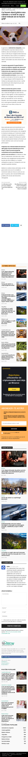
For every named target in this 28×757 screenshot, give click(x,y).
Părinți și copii (4, 319)
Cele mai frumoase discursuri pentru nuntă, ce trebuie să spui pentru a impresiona (7, 718)
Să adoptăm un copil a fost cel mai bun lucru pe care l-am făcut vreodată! (21, 186)
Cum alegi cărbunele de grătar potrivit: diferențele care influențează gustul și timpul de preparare (7, 274)
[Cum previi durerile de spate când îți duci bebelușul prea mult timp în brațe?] (22, 357)
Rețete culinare (4, 342)
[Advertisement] (14, 206)
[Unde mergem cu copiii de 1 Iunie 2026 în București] (22, 323)
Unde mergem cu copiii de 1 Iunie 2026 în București (8, 322)
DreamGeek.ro (5, 663)
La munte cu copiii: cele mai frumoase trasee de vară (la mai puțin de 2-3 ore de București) (8, 311)
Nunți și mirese (4, 713)
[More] (21, 225)
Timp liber (3, 306)
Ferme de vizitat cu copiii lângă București (7, 284)
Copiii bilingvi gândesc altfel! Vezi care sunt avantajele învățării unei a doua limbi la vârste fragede (8, 677)
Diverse (3, 269)
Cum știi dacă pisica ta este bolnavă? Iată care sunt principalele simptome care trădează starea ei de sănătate (8, 690)
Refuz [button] (12, 5)
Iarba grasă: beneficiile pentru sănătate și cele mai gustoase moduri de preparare (8, 346)
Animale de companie (6, 8)
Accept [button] (23, 5)
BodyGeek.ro (4, 664)
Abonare (14, 429)
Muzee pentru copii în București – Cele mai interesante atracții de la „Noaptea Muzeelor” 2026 (8, 334)
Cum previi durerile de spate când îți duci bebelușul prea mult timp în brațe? (8, 357)
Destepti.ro (4, 661)
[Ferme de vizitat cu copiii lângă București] (22, 286)
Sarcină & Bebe (4, 353)
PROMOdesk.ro (5, 658)
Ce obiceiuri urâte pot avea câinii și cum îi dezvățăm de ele (6, 186)
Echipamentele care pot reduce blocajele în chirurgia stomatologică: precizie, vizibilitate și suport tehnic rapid (8, 298)
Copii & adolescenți (6, 329)
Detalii (17, 5)
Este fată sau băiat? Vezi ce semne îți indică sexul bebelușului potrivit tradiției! (7, 705)
